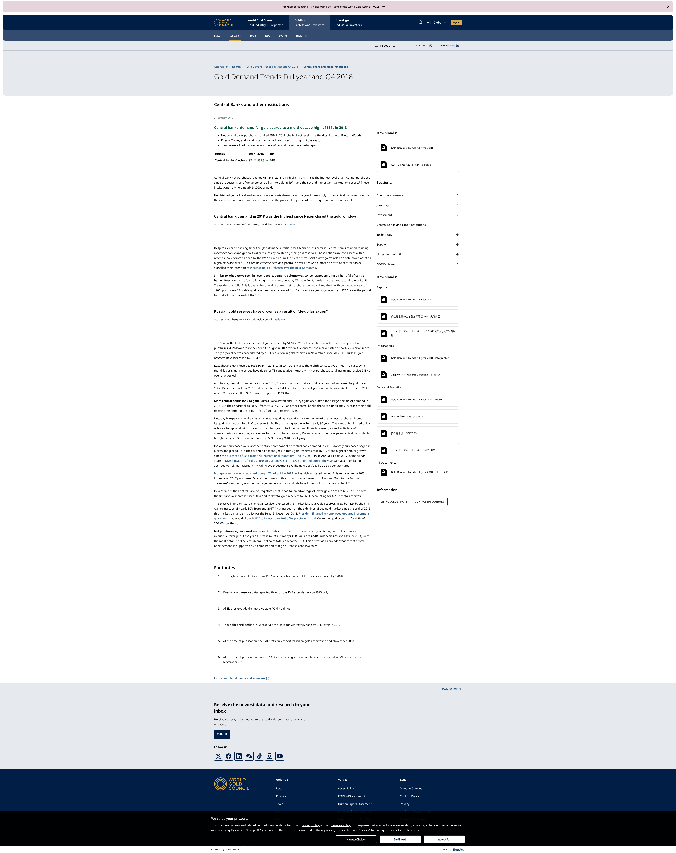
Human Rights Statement (355, 804)
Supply (381, 244)
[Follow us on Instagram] (269, 756)
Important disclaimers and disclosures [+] (241, 678)
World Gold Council (265, 22)
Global (437, 22)
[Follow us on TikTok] (259, 756)
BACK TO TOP (449, 688)
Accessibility (346, 788)
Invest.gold (349, 22)
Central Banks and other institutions (401, 225)
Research (235, 35)
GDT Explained (386, 264)
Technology (384, 235)
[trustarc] (458, 849)
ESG (267, 35)
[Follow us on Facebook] (228, 756)
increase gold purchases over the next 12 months (283, 268)
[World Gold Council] (223, 22)
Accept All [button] (444, 839)
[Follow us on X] (218, 756)
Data (217, 35)
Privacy (404, 804)
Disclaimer (290, 224)
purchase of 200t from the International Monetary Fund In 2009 (269, 456)
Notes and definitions (391, 254)
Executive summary (390, 195)
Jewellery (383, 205)
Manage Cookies (411, 788)
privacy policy (311, 825)
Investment (384, 215)
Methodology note (393, 501)
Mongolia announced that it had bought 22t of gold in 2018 (253, 473)
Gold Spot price (385, 46)
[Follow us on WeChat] (249, 756)
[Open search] (420, 22)
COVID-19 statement (351, 796)
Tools (253, 35)
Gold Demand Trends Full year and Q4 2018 (272, 66)
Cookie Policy (217, 849)
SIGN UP (222, 734)
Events (283, 35)
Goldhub (309, 22)
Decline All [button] (400, 839)
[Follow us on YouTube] (279, 756)
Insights (301, 35)
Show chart (448, 45)
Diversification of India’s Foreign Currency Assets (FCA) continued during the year (279, 461)
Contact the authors (429, 501)
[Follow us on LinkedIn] (238, 756)
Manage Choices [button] (356, 839)
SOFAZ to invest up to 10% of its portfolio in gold (283, 518)
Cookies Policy (409, 796)
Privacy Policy (232, 849)
